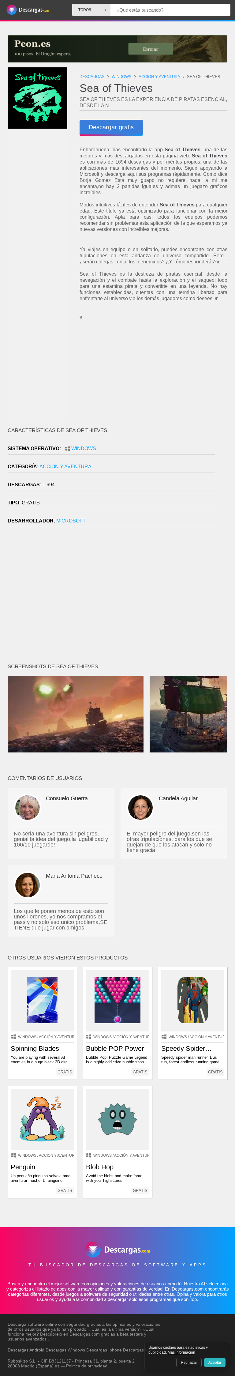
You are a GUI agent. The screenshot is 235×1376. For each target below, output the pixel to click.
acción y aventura (65, 466)
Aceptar (214, 1362)
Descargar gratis (111, 127)
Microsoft (71, 520)
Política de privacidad (86, 1365)
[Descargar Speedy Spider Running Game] (192, 1000)
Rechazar (189, 1362)
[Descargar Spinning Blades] (42, 1000)
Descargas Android (26, 1350)
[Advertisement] (153, 374)
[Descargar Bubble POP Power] (117, 1000)
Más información (181, 1352)
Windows (83, 448)
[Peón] (117, 48)
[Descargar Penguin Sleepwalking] (42, 1119)
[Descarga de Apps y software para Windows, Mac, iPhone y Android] (27, 10)
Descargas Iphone (104, 1350)
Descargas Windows (65, 1350)
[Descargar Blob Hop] (117, 1119)
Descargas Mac (138, 1350)
